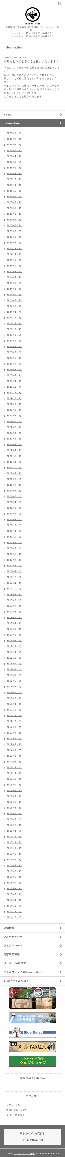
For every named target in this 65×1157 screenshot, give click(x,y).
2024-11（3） (14, 254)
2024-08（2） (14, 271)
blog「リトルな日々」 (18, 980)
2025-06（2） (14, 214)
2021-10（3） (14, 467)
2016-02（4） (14, 825)
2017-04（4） (14, 744)
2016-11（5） (14, 773)
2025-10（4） (14, 191)
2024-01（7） (14, 312)
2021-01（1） (14, 519)
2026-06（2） (14, 144)
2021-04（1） (14, 502)
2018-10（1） (14, 658)
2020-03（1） (14, 565)
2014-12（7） (14, 906)
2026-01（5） (14, 173)
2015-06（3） (14, 871)
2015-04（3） (14, 882)
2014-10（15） (15, 917)
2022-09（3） (14, 404)
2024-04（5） (14, 294)
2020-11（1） (14, 531)
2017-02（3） (14, 756)
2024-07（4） (14, 277)
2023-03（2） (14, 369)
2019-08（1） (14, 600)
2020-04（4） (14, 560)
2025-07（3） (14, 208)
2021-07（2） (14, 485)
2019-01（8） (14, 640)
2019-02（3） (14, 635)
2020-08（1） (14, 548)
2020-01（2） (14, 571)
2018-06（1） (14, 681)
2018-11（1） (14, 652)
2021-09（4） (14, 473)
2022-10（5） (14, 398)
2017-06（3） (14, 738)
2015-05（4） (14, 877)
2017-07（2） (14, 733)
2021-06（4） (14, 490)
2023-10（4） (14, 329)
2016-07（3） (14, 796)
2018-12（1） (14, 646)
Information (12, 123)
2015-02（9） (14, 894)
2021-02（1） (14, 513)
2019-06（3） (14, 611)
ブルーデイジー (13, 936)
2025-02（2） (14, 237)
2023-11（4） (14, 323)
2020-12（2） (14, 525)
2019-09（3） (14, 594)
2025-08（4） (14, 202)
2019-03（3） (14, 629)
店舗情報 (9, 927)
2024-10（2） (14, 260)
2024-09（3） (14, 266)
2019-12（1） (14, 577)
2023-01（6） (14, 381)
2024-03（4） (14, 300)
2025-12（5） (14, 179)
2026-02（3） (14, 167)
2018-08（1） (14, 669)
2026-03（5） (14, 162)
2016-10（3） (14, 779)
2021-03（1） (14, 508)
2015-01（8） (14, 900)
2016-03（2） (14, 819)
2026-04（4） (14, 156)
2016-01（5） (14, 831)
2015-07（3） (14, 865)
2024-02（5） (14, 306)
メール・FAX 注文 (15, 963)
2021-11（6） (14, 462)
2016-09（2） (14, 784)
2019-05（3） (14, 617)
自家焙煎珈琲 (12, 954)
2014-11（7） (14, 911)
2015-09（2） (14, 854)
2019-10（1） (14, 588)
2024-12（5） (14, 248)
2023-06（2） (14, 352)
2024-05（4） (14, 289)
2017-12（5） (14, 710)
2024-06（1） (14, 283)
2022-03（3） (14, 439)
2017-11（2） (14, 715)
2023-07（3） (14, 346)
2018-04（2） (14, 692)
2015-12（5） (14, 836)
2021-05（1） (14, 496)
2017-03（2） (14, 750)
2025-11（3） (14, 185)
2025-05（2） (14, 219)
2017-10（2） (14, 721)
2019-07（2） (14, 606)
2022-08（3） (14, 410)
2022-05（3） (14, 427)
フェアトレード (13, 945)
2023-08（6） (14, 340)
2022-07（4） (14, 415)
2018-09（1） (14, 663)
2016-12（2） (14, 767)
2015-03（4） (14, 888)
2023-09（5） (14, 335)
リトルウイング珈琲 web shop (23, 972)
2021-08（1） (14, 479)
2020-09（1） (14, 542)
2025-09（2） (14, 196)
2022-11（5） (14, 392)
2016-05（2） (14, 808)
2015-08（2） (14, 859)
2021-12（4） (14, 456)
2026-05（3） (14, 150)
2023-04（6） (14, 364)
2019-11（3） (14, 583)
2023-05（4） (14, 358)
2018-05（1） (14, 686)
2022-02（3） (14, 444)
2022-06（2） (14, 421)
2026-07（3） (14, 139)
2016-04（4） (14, 813)
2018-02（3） (14, 698)
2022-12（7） (14, 387)
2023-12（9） (14, 317)
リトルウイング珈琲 (24, 1153)
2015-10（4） (14, 848)
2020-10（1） (14, 537)
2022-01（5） (14, 450)
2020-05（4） (14, 554)
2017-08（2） (14, 727)
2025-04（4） (14, 225)
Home (7, 114)
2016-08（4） (14, 790)
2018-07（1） (14, 675)
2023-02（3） (14, 375)
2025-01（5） (14, 242)
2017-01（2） (14, 761)
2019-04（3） (14, 623)
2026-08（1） (14, 133)
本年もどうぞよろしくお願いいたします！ (31, 61)
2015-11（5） (14, 842)
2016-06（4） (14, 802)
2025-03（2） (14, 231)
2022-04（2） (14, 433)
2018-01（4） (14, 704)
